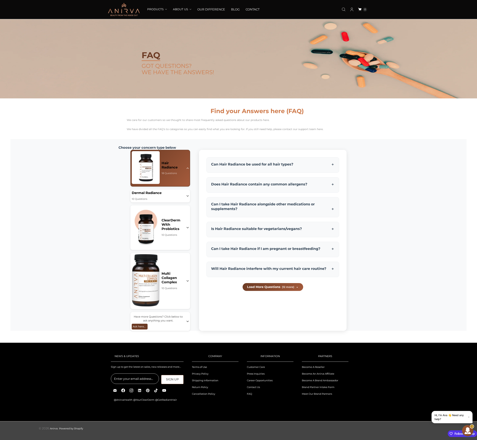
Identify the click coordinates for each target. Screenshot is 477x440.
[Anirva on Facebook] (123, 390)
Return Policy (200, 387)
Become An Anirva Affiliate (318, 373)
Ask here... (139, 326)
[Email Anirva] (115, 390)
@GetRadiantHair (166, 399)
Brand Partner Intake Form (318, 387)
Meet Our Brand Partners (317, 393)
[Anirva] (124, 9)
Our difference (211, 9)
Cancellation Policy (203, 393)
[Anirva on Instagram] (131, 390)
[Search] (343, 9)
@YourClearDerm (143, 399)
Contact (253, 9)
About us (180, 9)
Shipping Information (205, 380)
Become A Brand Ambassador (320, 380)
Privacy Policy (200, 373)
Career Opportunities (260, 380)
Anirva (54, 428)
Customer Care (256, 366)
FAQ (249, 393)
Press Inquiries (256, 373)
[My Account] (352, 9)
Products (155, 9)
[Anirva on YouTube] (164, 390)
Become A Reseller (313, 366)
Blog (235, 9)
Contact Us (253, 387)
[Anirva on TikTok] (156, 390)
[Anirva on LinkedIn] (139, 390)
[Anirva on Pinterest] (148, 390)
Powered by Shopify (71, 428)
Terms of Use (199, 366)
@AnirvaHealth (123, 399)
